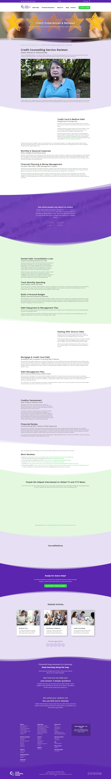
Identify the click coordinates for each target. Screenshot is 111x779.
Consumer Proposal (42, 732)
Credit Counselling (24, 728)
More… (64, 773)
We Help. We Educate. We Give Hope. (28, 1)
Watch (25, 518)
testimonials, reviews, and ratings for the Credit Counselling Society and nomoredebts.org (50, 457)
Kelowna (22, 746)
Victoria (22, 743)
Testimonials (23, 729)
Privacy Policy (50, 771)
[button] (89, 2)
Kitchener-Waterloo (42, 743)
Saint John (57, 739)
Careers (22, 733)
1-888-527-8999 (84, 7)
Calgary (50, 223)
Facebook (49, 211)
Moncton (56, 738)
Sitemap (56, 731)
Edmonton (22, 750)
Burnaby (22, 739)
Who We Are (23, 727)
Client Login (85, 1)
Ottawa (61, 225)
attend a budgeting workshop (73, 139)
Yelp (54, 211)
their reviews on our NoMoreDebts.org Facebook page (57, 460)
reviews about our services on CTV (36, 461)
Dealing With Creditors (43, 727)
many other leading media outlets (55, 461)
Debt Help (35, 7)
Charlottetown (58, 743)
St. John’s (56, 751)
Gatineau (39, 748)
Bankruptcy (40, 733)
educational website (59, 458)
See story (51, 518)
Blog (67, 7)
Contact (73, 7)
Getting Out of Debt (42, 725)
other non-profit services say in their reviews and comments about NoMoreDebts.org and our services (52, 463)
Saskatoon (22, 756)
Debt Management (42, 729)
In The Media (23, 731)
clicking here (86, 101)
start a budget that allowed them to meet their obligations (38, 171)
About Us (60, 7)
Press (29, 731)
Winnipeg (61, 222)
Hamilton (39, 742)
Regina (50, 225)
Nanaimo (22, 745)
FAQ (55, 725)
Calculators (57, 727)
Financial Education (48, 7)
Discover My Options (55, 712)
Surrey (21, 742)
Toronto (61, 223)
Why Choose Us (24, 725)
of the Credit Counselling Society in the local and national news (59, 525)
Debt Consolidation (42, 731)
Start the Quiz (55, 692)
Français (59, 1)
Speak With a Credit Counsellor (55, 586)
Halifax (56, 747)
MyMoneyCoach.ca (59, 732)
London (39, 745)
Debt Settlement (41, 728)
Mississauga (40, 741)
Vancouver (51, 222)
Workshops (57, 728)
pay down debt (57, 171)
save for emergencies (69, 171)
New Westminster (24, 741)
